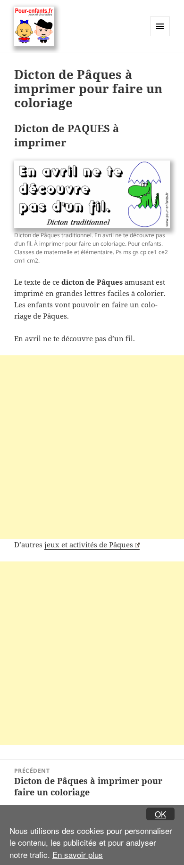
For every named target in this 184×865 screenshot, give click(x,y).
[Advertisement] (92, 447)
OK (160, 814)
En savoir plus (77, 854)
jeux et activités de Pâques (88, 544)
